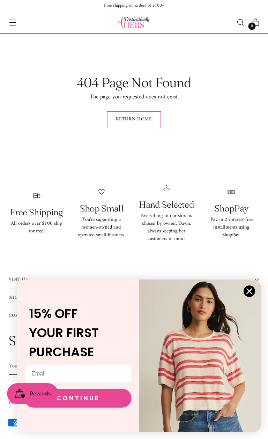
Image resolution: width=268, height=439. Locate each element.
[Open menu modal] (12, 22)
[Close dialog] (249, 291)
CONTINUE (78, 398)
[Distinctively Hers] (134, 22)
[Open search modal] (240, 22)
